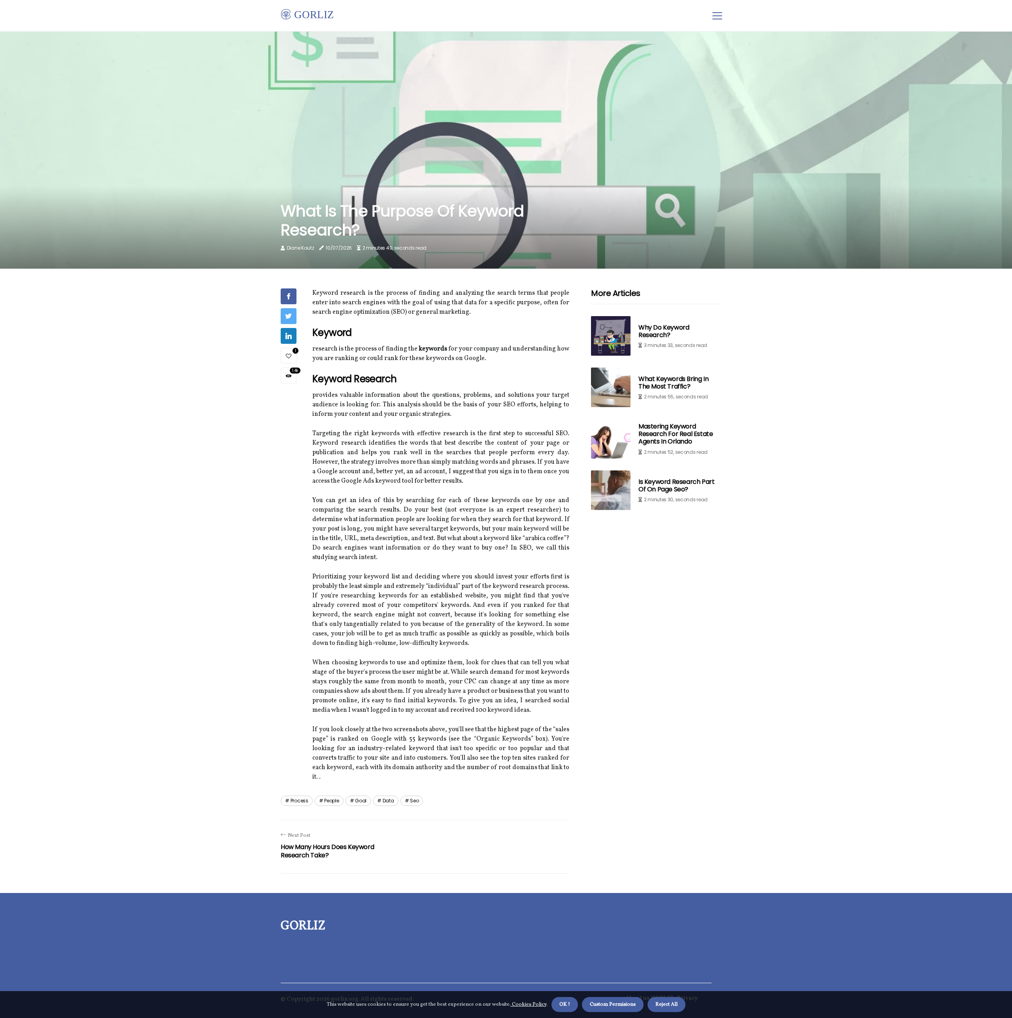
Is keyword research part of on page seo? (676, 485)
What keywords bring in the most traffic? (673, 382)
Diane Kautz (300, 248)
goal (360, 800)
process (299, 800)
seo (414, 800)
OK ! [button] (564, 1004)
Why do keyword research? (663, 331)
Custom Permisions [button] (613, 1004)
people (331, 800)
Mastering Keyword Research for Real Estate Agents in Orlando (675, 434)
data (388, 800)
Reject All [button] (666, 1004)
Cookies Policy (528, 1004)
